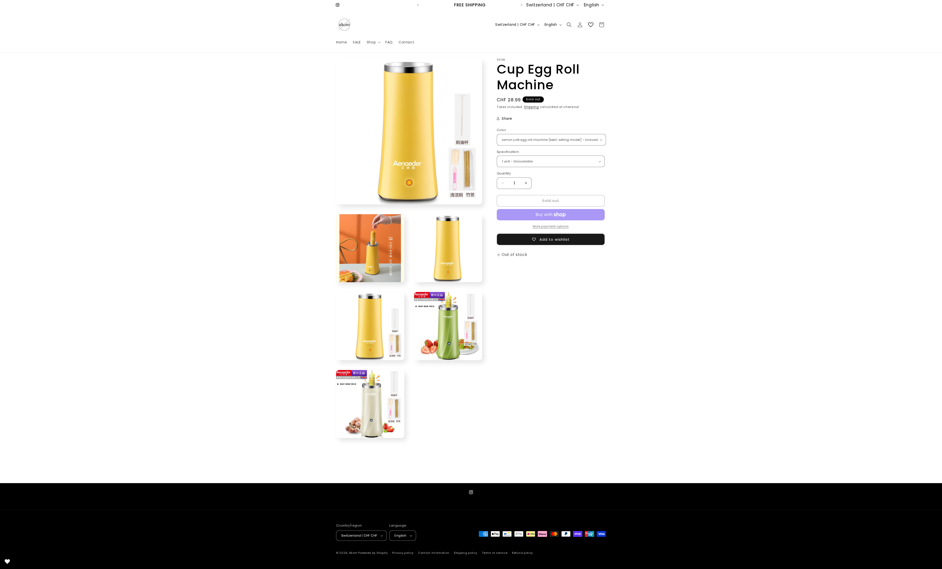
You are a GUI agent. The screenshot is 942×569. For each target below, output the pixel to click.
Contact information (433, 553)
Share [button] (507, 118)
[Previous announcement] (418, 5)
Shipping (531, 107)
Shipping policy (465, 553)
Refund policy (522, 553)
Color (501, 130)
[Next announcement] (521, 5)
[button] (373, 42)
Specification (508, 151)
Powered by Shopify (373, 553)
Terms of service (494, 553)
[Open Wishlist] (590, 24)
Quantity (504, 173)
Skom (353, 553)
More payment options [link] (551, 226)
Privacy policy (402, 553)
